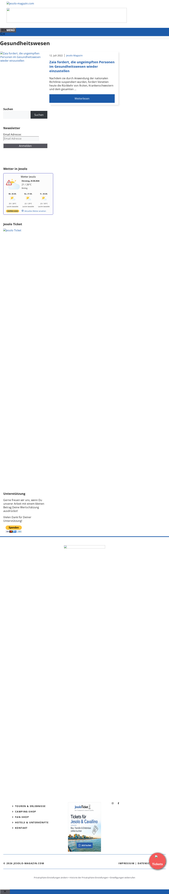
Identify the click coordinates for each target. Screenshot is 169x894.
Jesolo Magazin (74, 55)
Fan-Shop (22, 817)
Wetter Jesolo (28, 176)
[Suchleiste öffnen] (2, 34)
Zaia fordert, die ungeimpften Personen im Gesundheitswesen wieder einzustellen (82, 66)
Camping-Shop (25, 811)
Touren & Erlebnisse (30, 806)
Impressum (126, 863)
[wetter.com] (12, 211)
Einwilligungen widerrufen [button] (122, 877)
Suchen (39, 115)
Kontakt (21, 827)
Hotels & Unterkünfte (32, 822)
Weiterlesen (82, 98)
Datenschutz (147, 863)
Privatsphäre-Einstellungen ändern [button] (51, 877)
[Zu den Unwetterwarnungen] (13, 191)
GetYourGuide (27, 157)
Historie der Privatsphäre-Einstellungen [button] (89, 877)
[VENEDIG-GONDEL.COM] (67, 22)
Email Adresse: (12, 134)
